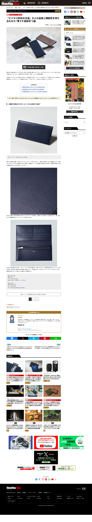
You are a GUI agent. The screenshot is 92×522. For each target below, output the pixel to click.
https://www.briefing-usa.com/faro (17, 287)
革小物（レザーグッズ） (15, 307)
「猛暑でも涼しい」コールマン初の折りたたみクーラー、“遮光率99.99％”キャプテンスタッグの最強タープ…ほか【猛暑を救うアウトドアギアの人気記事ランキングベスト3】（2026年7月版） (79, 44)
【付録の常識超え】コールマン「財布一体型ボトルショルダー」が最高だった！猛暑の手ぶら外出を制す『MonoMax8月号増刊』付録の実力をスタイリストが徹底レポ (33, 405)
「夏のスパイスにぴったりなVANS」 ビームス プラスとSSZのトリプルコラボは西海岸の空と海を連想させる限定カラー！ (19, 348)
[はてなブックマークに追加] (33, 338)
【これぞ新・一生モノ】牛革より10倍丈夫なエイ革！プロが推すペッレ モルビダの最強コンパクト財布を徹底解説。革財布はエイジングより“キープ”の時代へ (33, 381)
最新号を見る (74, 111)
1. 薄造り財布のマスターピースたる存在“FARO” (33, 87)
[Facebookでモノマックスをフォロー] (65, 12)
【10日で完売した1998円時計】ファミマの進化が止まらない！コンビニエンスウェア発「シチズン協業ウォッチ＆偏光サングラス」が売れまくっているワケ (79, 63)
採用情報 (24, 492)
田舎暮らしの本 (70, 498)
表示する (75, 135)
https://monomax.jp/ (26, 328)
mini (48, 496)
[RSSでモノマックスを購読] (56, 479)
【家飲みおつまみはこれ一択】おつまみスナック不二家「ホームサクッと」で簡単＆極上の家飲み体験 (33, 426)
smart (48, 498)
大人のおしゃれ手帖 (31, 496)
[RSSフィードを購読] (84, 12)
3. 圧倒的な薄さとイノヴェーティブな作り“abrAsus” (34, 91)
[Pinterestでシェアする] (44, 338)
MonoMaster (59, 498)
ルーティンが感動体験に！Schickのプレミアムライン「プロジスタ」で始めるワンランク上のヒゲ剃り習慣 (15, 427)
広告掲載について (47, 492)
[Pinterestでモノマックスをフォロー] (75, 12)
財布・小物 (57, 11)
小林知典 (20, 317)
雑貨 (49, 381)
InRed (19, 496)
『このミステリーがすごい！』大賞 (11, 501)
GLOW (28, 498)
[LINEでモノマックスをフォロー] (78, 12)
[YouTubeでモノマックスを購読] (81, 12)
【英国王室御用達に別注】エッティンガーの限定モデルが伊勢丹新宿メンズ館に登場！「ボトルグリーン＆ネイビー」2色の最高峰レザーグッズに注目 (15, 403)
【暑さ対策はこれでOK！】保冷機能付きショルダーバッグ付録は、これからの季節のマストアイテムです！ (47, 347)
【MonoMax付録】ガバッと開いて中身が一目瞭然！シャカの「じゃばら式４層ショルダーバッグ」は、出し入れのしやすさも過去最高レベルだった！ (78, 22)
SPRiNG (9, 498)
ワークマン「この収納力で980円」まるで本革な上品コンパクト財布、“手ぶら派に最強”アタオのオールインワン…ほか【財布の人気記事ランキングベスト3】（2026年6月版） (52, 406)
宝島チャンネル (11, 496)
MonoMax (39, 498)
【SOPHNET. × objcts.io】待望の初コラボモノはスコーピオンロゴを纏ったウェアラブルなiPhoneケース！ (52, 378)
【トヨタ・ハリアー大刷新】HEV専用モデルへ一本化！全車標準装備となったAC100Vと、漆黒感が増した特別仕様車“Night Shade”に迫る (79, 50)
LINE (55, 338)
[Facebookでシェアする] (11, 338)
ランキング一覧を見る (74, 68)
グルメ (26, 430)
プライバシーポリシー (32, 492)
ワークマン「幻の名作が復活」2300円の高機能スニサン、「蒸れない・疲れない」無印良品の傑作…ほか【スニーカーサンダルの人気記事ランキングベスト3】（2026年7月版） (79, 56)
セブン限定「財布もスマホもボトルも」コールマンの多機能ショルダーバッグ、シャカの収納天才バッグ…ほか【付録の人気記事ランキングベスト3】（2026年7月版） (33, 98)
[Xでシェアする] (22, 338)
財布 (8, 307)
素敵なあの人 (59, 496)
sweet (38, 496)
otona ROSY (79, 496)
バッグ (8, 383)
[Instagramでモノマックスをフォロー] (71, 12)
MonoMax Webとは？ (11, 492)
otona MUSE (20, 498)
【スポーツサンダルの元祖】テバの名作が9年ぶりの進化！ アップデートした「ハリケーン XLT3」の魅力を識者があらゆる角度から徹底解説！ (52, 428)
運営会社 (19, 492)
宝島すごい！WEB (80, 498)
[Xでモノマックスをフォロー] (68, 12)
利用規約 (40, 492)
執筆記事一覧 (21, 325)
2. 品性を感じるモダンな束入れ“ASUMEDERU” (33, 89)
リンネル (68, 496)
